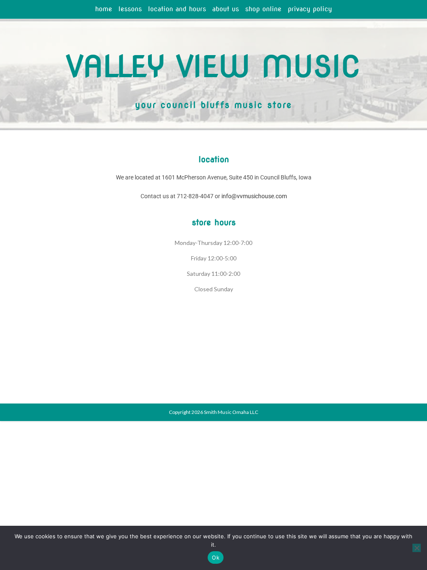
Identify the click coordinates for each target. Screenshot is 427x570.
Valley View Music (213, 66)
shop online (263, 9)
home (103, 9)
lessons (130, 9)
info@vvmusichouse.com (254, 196)
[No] (416, 548)
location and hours (177, 9)
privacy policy (310, 9)
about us (225, 9)
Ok (215, 557)
